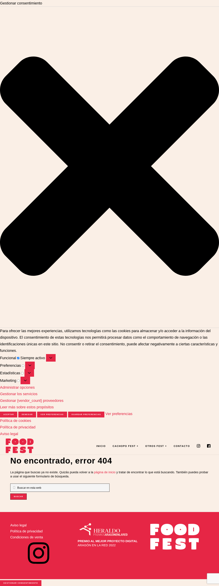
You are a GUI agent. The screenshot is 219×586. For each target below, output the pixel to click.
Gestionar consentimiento (20, 583)
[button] (109, 167)
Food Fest (22, 446)
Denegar (27, 414)
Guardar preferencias (86, 414)
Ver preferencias (52, 414)
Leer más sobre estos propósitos (27, 407)
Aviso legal (9, 434)
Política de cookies (15, 420)
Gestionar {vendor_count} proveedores (31, 400)
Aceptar (8, 414)
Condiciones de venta (26, 537)
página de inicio (104, 472)
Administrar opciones (17, 387)
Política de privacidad (17, 427)
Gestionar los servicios (18, 394)
